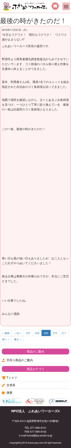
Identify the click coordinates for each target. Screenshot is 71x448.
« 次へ (17, 333)
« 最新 (6, 333)
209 (46, 333)
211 (64, 333)
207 (28, 333)
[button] (66, 6)
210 (55, 333)
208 (37, 333)
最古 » (17, 339)
